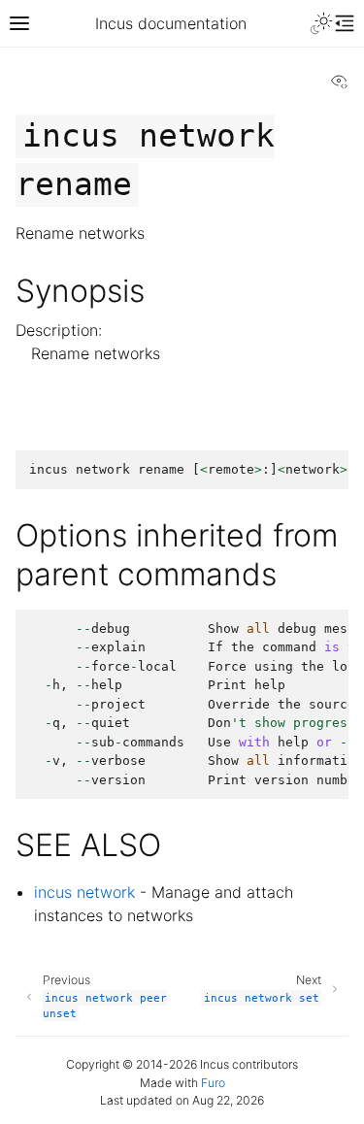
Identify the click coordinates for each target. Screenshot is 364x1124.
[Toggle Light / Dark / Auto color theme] (321, 23)
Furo (213, 1082)
